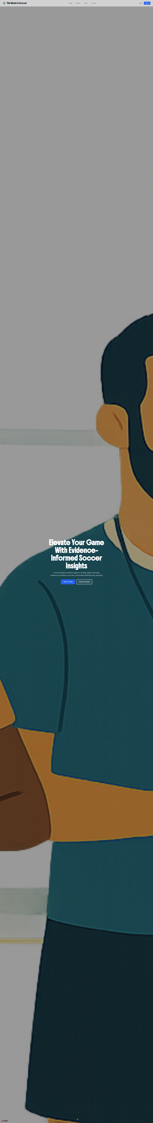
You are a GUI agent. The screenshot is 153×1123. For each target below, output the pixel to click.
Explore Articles (84, 582)
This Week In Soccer (17, 3)
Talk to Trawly (68, 582)
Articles (78, 3)
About (86, 3)
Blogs (70, 3)
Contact (93, 3)
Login (140, 3)
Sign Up (147, 3)
